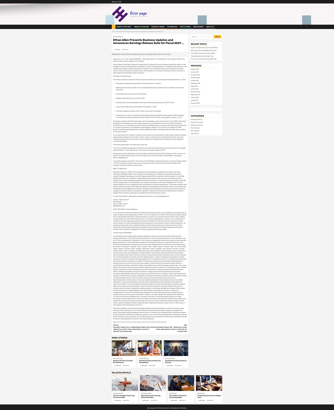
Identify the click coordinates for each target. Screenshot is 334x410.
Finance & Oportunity (123, 27)
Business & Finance (158, 27)
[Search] (221, 26)
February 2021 (195, 97)
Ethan (144, 322)
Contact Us (210, 27)
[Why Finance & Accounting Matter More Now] (153, 383)
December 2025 (195, 75)
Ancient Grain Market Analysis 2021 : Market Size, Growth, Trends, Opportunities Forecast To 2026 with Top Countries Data (168, 328)
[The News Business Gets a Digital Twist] (209, 383)
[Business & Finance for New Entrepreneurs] (124, 348)
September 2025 (195, 83)
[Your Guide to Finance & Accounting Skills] (181, 383)
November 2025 (195, 78)
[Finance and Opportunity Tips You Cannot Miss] (125, 383)
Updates (164, 322)
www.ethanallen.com (163, 196)
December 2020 (195, 103)
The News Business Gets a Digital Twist (202, 56)
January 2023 (194, 89)
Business (129, 322)
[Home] (113, 27)
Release (159, 322)
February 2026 (195, 69)
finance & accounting (141, 27)
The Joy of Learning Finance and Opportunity (203, 59)
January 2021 (194, 100)
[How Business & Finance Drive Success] (176, 348)
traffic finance (185, 27)
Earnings (139, 322)
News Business (198, 27)
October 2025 (195, 80)
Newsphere (174, 408)
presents (153, 322)
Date (134, 322)
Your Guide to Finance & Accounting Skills (203, 53)
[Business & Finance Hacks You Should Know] (150, 348)
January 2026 (194, 72)
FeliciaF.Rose (125, 49)
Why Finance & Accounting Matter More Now (203, 50)
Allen (117, 322)
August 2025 (194, 86)
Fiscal (148, 322)
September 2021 (195, 94)
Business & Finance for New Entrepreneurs (123, 361)
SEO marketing (172, 27)
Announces (123, 322)
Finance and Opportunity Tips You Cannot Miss (204, 47)
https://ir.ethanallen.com (120, 158)
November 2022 (195, 92)
